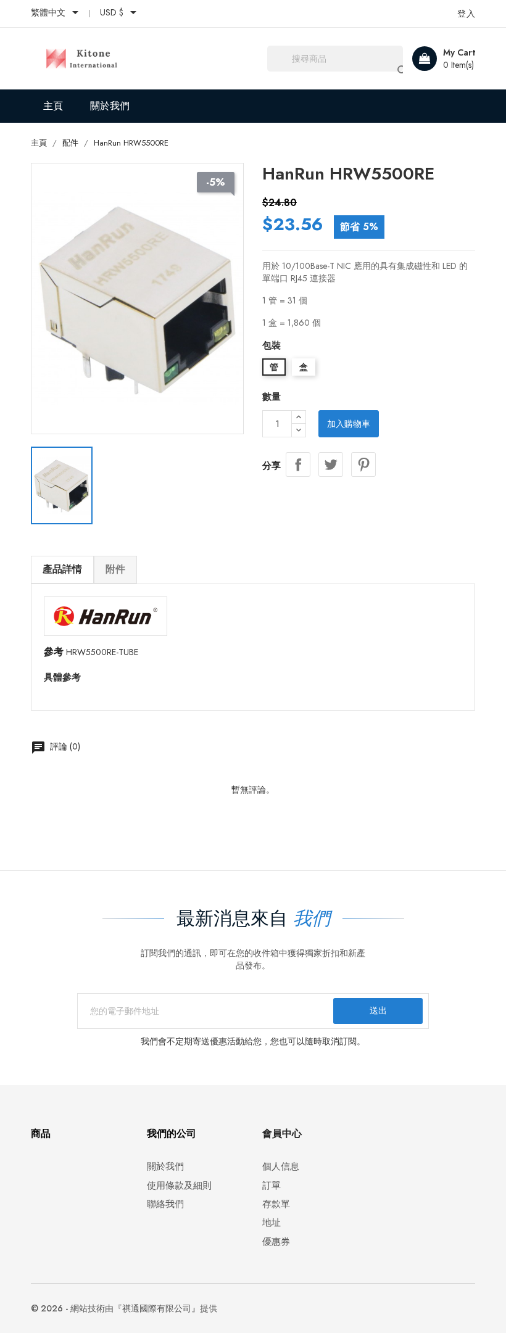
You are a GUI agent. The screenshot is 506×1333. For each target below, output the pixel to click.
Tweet (330, 464)
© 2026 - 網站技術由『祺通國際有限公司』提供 (124, 1308)
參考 (54, 652)
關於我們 (110, 106)
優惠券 (276, 1242)
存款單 (276, 1204)
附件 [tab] (115, 569)
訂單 (271, 1185)
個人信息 (280, 1166)
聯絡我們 (165, 1204)
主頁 (53, 106)
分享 (298, 464)
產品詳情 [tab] (62, 569)
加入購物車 (348, 424)
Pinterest (363, 464)
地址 (271, 1222)
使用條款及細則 (179, 1185)
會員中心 (282, 1133)
